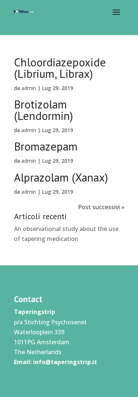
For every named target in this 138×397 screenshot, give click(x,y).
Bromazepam (46, 146)
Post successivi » (101, 207)
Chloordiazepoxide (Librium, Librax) (60, 68)
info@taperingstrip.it (65, 362)
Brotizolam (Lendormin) (43, 110)
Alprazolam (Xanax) (61, 177)
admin (28, 88)
